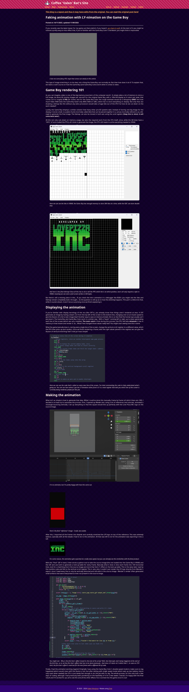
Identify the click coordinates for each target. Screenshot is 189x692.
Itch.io (108, 7)
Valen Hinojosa (92, 688)
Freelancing (62, 7)
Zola (110, 688)
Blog (53, 7)
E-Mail (141, 7)
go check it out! (114, 28)
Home (47, 7)
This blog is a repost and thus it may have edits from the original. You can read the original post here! (92, 12)
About (71, 7)
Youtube (124, 7)
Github (116, 7)
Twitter (133, 7)
